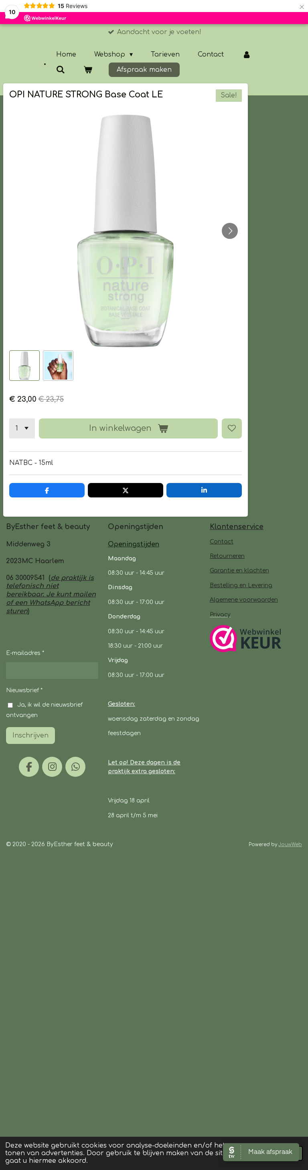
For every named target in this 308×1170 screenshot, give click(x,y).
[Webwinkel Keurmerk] (246, 640)
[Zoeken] (60, 69)
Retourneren (227, 556)
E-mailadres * (25, 653)
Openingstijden (133, 544)
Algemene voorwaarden (244, 600)
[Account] (246, 54)
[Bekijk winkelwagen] (87, 69)
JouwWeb (290, 844)
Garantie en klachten (239, 571)
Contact (221, 542)
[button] (24, 365)
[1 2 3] (22, 428)
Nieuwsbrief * (24, 690)
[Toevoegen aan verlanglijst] (232, 428)
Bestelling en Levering (241, 585)
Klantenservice (236, 527)
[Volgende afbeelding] (230, 231)
